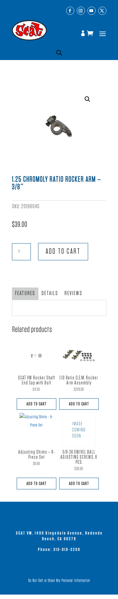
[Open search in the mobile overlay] (59, 53)
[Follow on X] (102, 11)
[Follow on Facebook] (70, 11)
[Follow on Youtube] (91, 11)
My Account (83, 33)
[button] (87, 99)
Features (25, 293)
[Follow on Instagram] (81, 11)
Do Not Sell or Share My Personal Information (59, 580)
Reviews (73, 293)
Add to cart (63, 251)
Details (50, 293)
